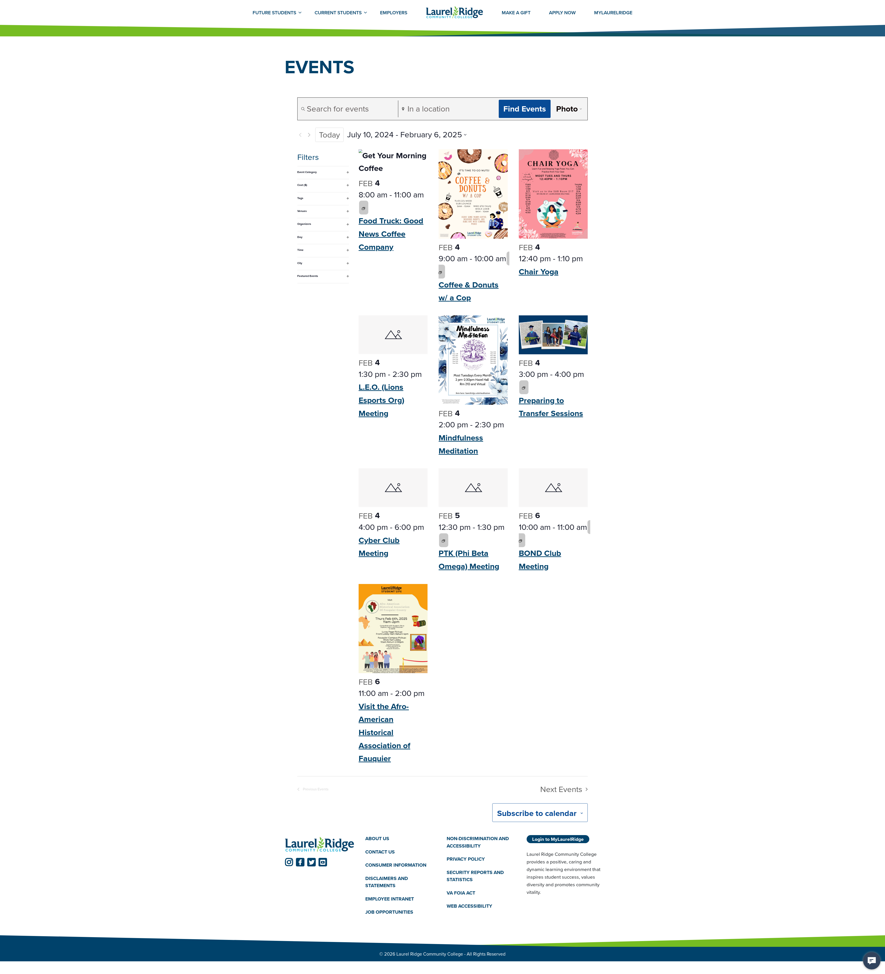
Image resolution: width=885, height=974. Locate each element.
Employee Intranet (389, 898)
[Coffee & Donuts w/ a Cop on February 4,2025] (440, 272)
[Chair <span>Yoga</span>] (553, 193)
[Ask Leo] (871, 960)
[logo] (320, 844)
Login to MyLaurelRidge (558, 839)
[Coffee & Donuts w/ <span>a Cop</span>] (473, 193)
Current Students (338, 12)
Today (329, 135)
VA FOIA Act (461, 892)
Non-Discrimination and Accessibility (478, 842)
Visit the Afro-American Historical (384, 732)
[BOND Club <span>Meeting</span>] (553, 487)
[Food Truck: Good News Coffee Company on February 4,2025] (363, 208)
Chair (538, 272)
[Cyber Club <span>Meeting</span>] (393, 487)
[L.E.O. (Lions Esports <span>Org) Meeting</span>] (393, 334)
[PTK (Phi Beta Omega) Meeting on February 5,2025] (443, 540)
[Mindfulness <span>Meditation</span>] (473, 360)
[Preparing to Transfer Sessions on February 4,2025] (523, 387)
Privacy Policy (466, 859)
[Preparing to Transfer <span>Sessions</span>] (553, 334)
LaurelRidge (613, 12)
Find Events (524, 109)
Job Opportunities (389, 911)
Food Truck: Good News (391, 234)
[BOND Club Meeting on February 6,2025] (520, 540)
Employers (393, 12)
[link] (289, 862)
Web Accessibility (469, 905)
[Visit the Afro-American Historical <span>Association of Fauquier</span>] (393, 628)
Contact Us (380, 851)
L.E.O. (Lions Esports (381, 400)
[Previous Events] (300, 135)
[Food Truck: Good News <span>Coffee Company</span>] (393, 162)
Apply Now (562, 12)
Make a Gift (516, 12)
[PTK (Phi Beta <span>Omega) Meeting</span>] (473, 487)
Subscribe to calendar (537, 813)
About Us (377, 838)
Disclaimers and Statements (386, 882)
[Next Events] (309, 135)
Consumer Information (395, 864)
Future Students (274, 12)
